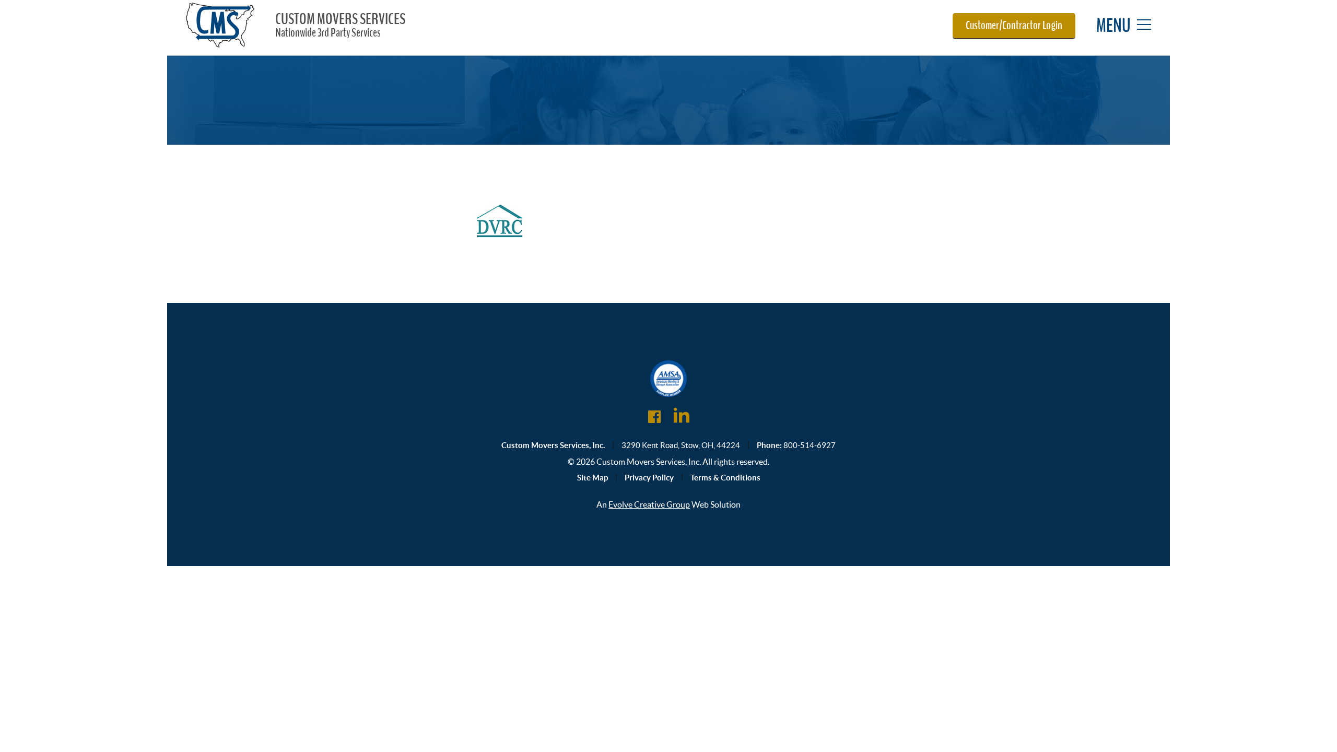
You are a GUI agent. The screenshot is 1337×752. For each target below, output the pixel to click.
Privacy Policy (649, 477)
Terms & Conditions (725, 477)
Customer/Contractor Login (1014, 25)
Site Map (592, 477)
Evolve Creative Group (649, 504)
